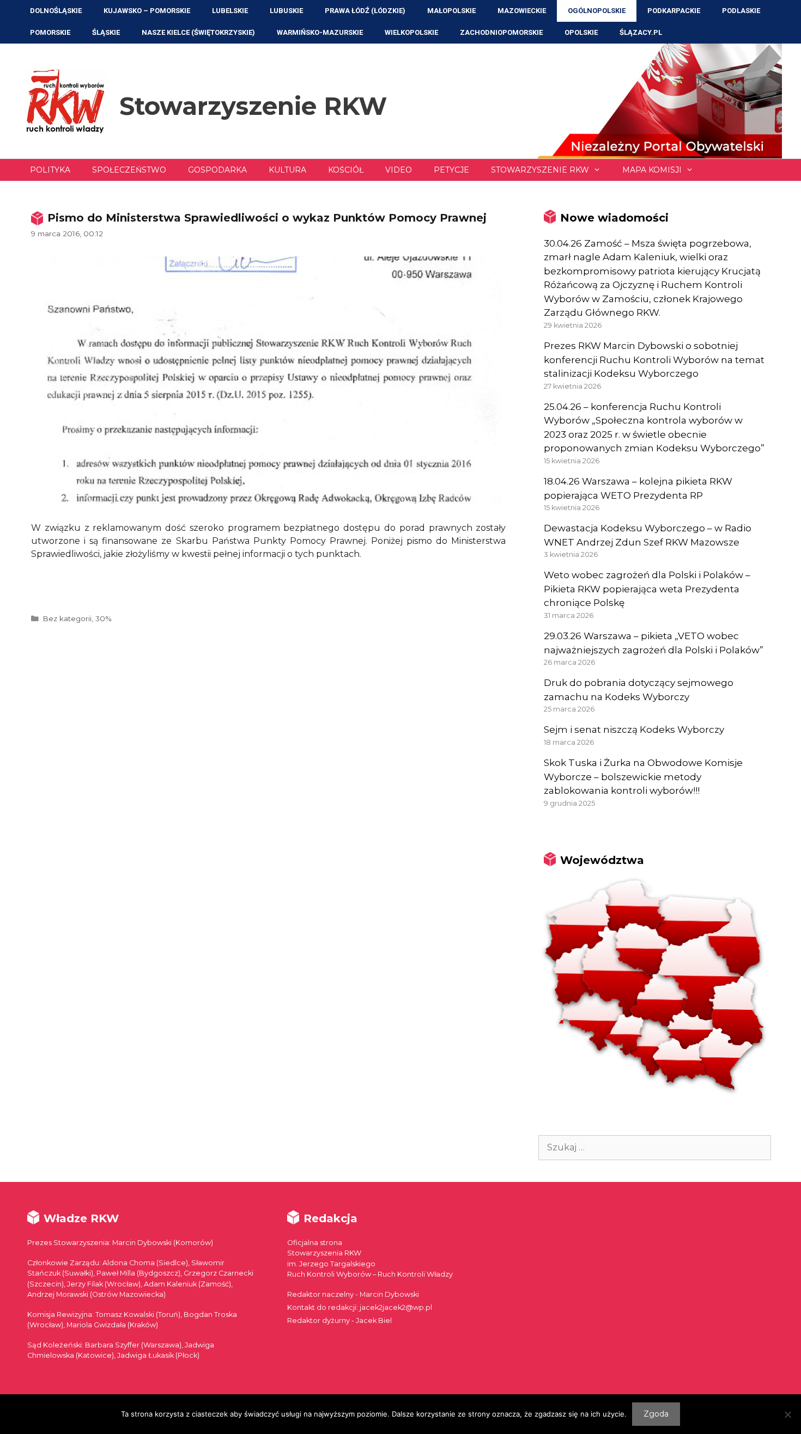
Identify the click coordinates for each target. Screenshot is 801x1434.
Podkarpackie (673, 11)
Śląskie (106, 32)
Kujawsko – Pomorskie (147, 11)
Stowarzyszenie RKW (253, 106)
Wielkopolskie (411, 32)
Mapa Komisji (652, 170)
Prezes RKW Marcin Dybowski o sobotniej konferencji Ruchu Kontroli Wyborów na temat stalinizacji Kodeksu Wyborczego (654, 359)
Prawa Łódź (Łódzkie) (365, 11)
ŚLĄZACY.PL (641, 32)
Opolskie (581, 32)
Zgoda (656, 1414)
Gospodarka (217, 170)
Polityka (50, 170)
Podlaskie (741, 11)
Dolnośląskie (56, 11)
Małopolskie (451, 11)
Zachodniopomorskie (501, 32)
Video (398, 170)
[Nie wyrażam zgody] (787, 1414)
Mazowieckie (521, 11)
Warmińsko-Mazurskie (320, 32)
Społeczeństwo (129, 170)
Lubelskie (230, 11)
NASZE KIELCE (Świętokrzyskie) (198, 32)
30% (103, 618)
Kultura (287, 170)
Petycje (451, 170)
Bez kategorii (67, 618)
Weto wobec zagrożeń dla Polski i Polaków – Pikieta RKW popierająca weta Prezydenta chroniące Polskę (647, 588)
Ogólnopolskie (597, 11)
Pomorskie (50, 32)
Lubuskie (286, 11)
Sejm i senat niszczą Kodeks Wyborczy (634, 729)
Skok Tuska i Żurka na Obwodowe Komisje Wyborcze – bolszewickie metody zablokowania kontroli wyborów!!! (643, 776)
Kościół (345, 170)
